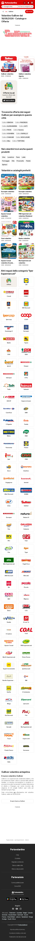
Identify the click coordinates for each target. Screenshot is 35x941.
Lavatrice (11, 157)
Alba (6, 141)
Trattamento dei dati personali (17, 937)
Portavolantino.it (22, 925)
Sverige (4, 919)
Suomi (26, 915)
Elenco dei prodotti (17, 869)
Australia (19, 913)
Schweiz (4, 915)
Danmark (20, 915)
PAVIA (6, 130)
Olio (13, 161)
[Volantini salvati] (24, 2)
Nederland (24, 917)
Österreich (12, 913)
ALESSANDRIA (9, 126)
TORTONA (18, 141)
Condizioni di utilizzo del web (17, 933)
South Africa (12, 919)
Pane (18, 157)
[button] (28, 2)
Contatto (17, 858)
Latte (23, 157)
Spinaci (4, 164)
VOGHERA (8, 133)
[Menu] (32, 2)
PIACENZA (21, 122)
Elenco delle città (17, 865)
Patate (28, 161)
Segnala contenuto (17, 862)
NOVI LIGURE (23, 137)
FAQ (17, 855)
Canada (30, 913)
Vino (3, 157)
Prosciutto (20, 161)
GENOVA (7, 122)
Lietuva (18, 917)
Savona (18, 130)
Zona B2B (17, 886)
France (4, 917)
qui (14, 792)
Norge (31, 917)
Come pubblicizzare (17, 883)
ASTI (23, 126)
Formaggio (5, 161)
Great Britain (11, 917)
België (25, 913)
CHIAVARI (8, 137)
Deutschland (12, 915)
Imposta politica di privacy (17, 929)
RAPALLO (22, 133)
